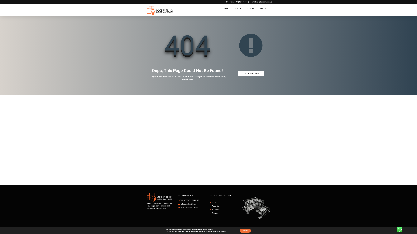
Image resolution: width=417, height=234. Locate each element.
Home (225, 8)
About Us (237, 8)
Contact (264, 8)
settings (223, 232)
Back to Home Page (251, 73)
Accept (245, 231)
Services (250, 8)
